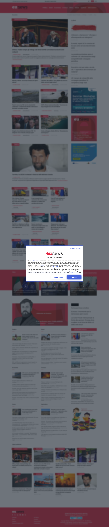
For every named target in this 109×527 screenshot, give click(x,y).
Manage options (58, 277)
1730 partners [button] (36, 260)
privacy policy (74, 272)
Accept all (74, 277)
